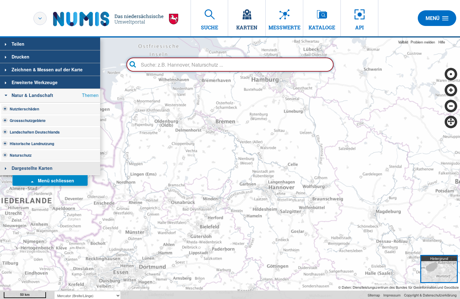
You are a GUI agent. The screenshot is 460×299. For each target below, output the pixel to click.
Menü (433, 18)
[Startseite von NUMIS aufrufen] (116, 19)
